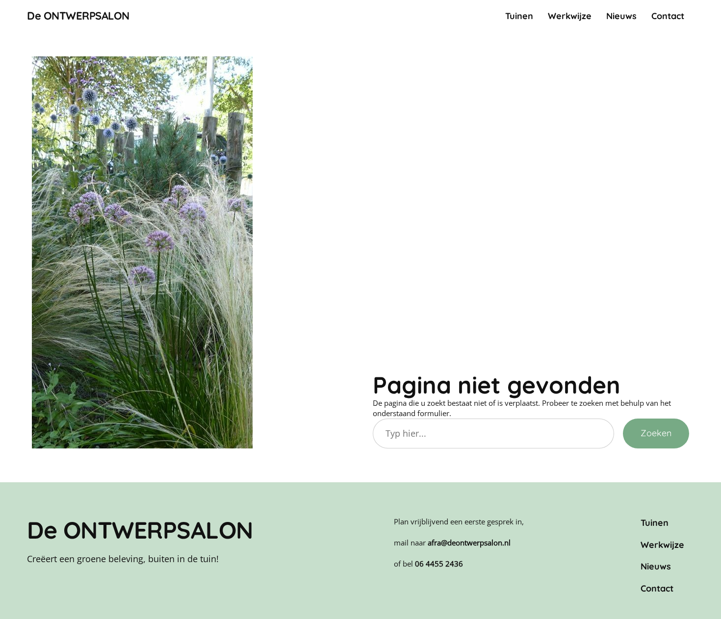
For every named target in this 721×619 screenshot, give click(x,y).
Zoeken (656, 433)
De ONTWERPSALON (78, 16)
